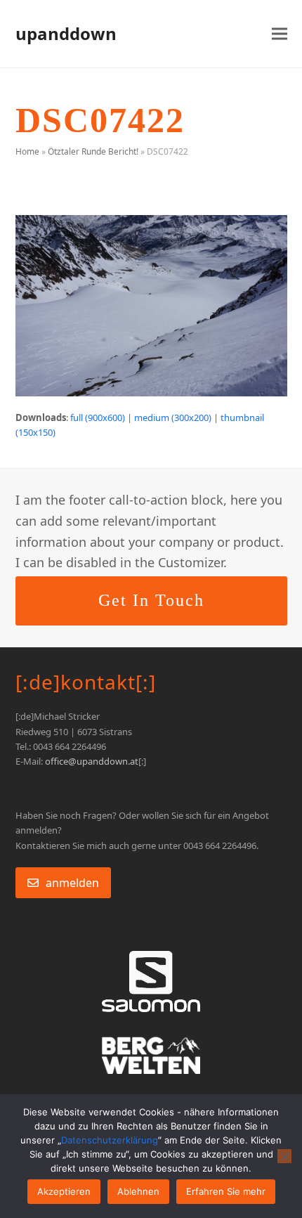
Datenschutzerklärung (109, 1140)
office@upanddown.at (91, 761)
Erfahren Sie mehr (225, 1191)
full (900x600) (97, 417)
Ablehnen (138, 1191)
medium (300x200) (172, 417)
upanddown (66, 33)
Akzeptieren (64, 1191)
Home (27, 151)
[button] (279, 34)
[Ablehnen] (284, 1156)
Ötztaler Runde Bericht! (93, 151)
